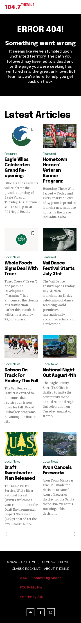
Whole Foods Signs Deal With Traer (21, 268)
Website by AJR (31, 597)
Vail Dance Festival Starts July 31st (58, 268)
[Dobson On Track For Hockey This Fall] (21, 346)
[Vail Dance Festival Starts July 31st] (59, 239)
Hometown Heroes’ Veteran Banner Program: (55, 170)
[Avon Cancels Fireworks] (59, 444)
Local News (12, 257)
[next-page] (72, 534)
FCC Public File (31, 587)
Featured (11, 154)
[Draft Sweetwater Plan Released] (21, 444)
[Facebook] (41, 612)
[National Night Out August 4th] (59, 346)
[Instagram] (51, 612)
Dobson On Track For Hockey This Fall (21, 375)
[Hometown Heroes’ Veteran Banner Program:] (59, 136)
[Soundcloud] (30, 612)
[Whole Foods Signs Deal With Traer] (21, 239)
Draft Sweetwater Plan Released (19, 473)
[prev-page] (7, 534)
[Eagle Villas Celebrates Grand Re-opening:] (21, 136)
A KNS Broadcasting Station (40, 578)
